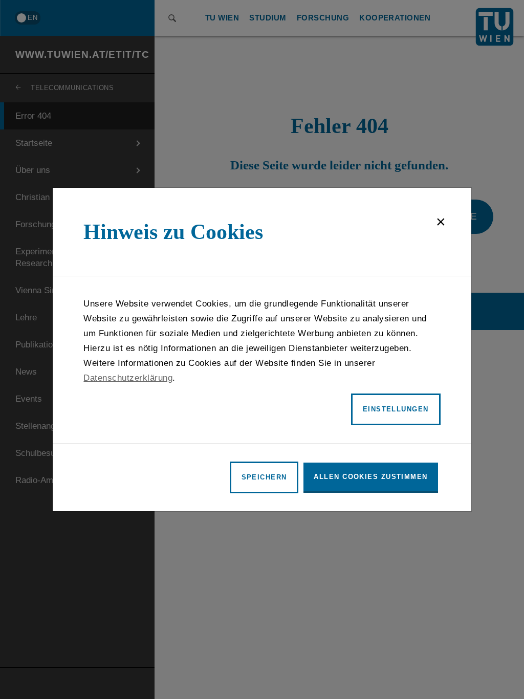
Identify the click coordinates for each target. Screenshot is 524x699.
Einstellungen (396, 409)
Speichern (264, 477)
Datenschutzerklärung (127, 378)
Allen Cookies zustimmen (370, 476)
